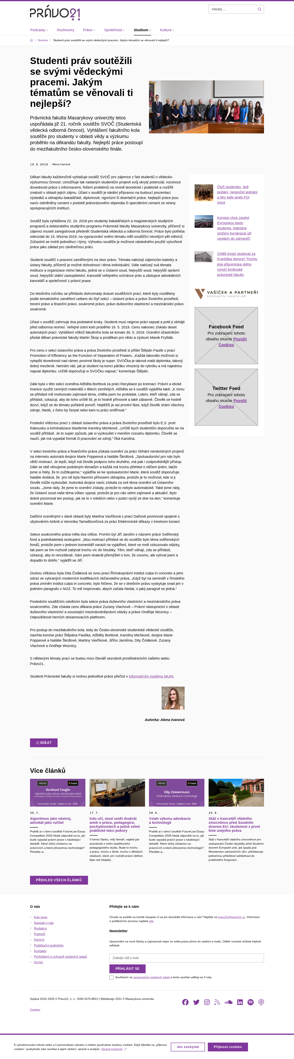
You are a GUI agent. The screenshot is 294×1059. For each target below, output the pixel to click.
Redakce (40, 928)
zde (151, 921)
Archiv (38, 962)
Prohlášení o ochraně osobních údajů (60, 956)
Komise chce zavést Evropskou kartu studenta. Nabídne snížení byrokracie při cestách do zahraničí (234, 228)
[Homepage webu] (55, 12)
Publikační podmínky (49, 945)
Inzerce (39, 939)
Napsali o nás (44, 923)
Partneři (39, 934)
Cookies (35, 1009)
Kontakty (40, 951)
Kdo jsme (40, 917)
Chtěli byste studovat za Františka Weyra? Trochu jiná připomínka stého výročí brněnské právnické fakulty (237, 264)
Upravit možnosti (111, 1049)
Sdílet (46, 742)
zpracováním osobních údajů (151, 977)
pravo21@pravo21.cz (231, 917)
